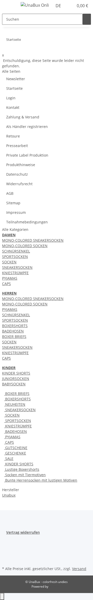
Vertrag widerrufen (23, 532)
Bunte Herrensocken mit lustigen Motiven (40, 480)
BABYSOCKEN (14, 384)
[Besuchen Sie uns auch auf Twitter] (6, 547)
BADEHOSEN (13, 331)
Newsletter (15, 78)
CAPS (6, 283)
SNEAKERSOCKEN (17, 267)
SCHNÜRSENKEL (16, 251)
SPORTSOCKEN (15, 256)
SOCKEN (9, 262)
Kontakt (12, 107)
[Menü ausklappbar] (8, 6)
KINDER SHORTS (16, 373)
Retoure (13, 136)
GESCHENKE (15, 453)
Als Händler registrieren (27, 126)
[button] (70, 6)
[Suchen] (87, 19)
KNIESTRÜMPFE (15, 272)
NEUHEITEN (14, 404)
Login (11, 97)
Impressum (16, 212)
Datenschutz (17, 174)
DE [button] (59, 6)
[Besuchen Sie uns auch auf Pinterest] (6, 553)
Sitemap (13, 202)
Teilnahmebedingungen (27, 222)
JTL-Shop (55, 586)
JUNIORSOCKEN (15, 378)
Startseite (14, 88)
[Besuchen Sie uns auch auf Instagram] (6, 559)
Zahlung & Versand (22, 117)
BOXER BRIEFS (14, 336)
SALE (8, 458)
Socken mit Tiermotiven (25, 474)
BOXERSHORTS (15, 325)
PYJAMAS (9, 278)
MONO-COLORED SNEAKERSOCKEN (33, 240)
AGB (9, 193)
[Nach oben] (2, 596)
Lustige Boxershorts (21, 469)
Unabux (9, 495)
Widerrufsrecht (19, 183)
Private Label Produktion (27, 155)
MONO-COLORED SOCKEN (25, 245)
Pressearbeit (17, 145)
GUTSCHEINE (15, 447)
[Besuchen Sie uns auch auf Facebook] (6, 541)
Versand (79, 568)
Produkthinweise (20, 164)
